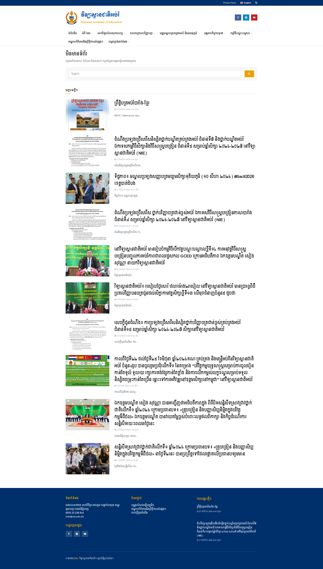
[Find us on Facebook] (69, 534)
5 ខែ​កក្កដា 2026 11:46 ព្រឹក (127, 385)
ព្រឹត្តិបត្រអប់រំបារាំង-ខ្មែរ (132, 103)
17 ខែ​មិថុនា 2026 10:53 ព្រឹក (127, 460)
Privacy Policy (229, 3)
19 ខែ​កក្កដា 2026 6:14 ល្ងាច (127, 299)
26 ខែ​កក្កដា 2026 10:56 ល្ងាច (127, 269)
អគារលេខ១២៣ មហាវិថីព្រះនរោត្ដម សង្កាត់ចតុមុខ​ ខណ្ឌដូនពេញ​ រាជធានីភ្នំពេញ (93, 507)
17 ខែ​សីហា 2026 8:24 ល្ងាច (127, 159)
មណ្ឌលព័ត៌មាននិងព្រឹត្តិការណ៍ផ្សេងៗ (85, 42)
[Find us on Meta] (238, 17)
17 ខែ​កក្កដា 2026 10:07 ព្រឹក (127, 335)
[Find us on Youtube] (254, 17)
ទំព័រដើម (72, 33)
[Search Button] (256, 3)
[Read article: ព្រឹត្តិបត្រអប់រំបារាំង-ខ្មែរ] (87, 114)
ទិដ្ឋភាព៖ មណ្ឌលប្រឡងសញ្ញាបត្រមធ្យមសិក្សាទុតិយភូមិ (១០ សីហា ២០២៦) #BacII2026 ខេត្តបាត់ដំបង (184, 180)
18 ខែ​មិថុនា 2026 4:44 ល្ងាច (127, 429)
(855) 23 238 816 (75, 513)
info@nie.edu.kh (75, 517)
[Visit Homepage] (94, 17)
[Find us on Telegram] (246, 17)
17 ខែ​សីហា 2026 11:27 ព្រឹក (127, 189)
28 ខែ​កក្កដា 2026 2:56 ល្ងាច (127, 226)
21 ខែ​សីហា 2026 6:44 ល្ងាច (127, 109)
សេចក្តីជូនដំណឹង (139, 513)
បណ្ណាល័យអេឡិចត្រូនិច (142, 505)
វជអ (76, 558)
